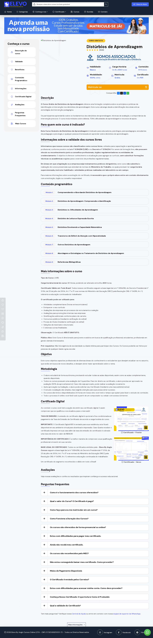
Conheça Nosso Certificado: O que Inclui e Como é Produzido (80, 597)
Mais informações (75, 624)
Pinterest (145, 632)
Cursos (76, 12)
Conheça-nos (40, 12)
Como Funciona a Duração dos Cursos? (69, 518)
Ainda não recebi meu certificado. (66, 544)
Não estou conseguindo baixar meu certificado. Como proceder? (82, 562)
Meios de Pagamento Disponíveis (66, 571)
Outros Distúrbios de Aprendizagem (67, 244)
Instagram (108, 632)
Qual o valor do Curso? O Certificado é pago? (72, 501)
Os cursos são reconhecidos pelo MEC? (69, 553)
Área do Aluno (141, 4)
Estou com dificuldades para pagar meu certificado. (75, 536)
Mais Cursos (20, 123)
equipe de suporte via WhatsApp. (127, 614)
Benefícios (19, 69)
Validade (19, 61)
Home (9, 12)
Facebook (127, 632)
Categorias (23, 12)
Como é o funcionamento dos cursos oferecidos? (74, 492)
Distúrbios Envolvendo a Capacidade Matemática (73, 227)
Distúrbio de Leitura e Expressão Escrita (69, 218)
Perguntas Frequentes (20, 114)
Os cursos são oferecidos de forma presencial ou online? (78, 527)
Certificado (59, 12)
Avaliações (19, 104)
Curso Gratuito (96, 41)
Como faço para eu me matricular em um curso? (74, 510)
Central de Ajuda (79, 614)
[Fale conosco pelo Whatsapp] (147, 632)
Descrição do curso (21, 52)
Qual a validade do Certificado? (65, 605)
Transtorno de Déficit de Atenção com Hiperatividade (75, 236)
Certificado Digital (23, 96)
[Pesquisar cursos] (106, 4)
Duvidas (89, 12)
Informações (20, 88)
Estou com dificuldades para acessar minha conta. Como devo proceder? (86, 588)
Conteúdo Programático (21, 79)
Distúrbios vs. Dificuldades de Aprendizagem (71, 210)
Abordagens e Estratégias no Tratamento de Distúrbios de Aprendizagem (84, 253)
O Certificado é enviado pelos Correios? (69, 579)
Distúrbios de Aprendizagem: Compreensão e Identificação (78, 201)
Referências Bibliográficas (63, 262)
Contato (103, 12)
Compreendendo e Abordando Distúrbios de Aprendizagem (78, 192)
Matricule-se (95, 87)
